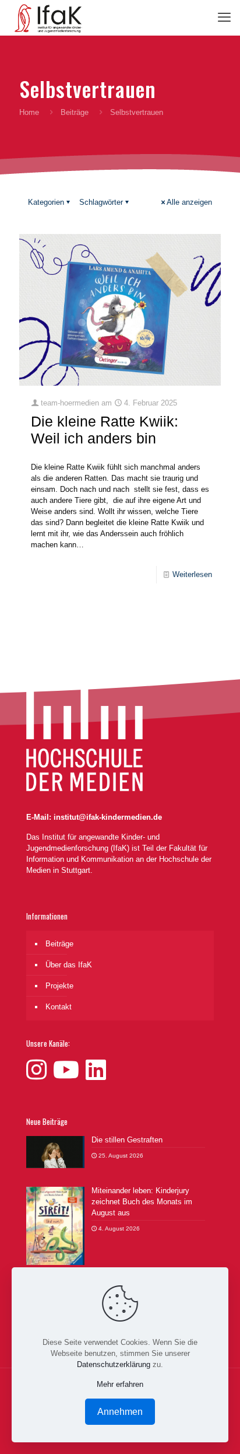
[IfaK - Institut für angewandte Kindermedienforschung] (45, 17)
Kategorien (46, 202)
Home (29, 112)
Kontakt (58, 1006)
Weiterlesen (192, 574)
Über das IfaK (68, 964)
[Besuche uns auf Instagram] (39, 1070)
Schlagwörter (101, 202)
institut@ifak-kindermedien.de (108, 817)
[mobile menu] (224, 17)
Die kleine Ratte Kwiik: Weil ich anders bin (104, 429)
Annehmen (120, 1412)
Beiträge (75, 112)
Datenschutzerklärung (113, 1364)
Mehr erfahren (120, 1384)
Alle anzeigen (189, 202)
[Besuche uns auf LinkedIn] (96, 1070)
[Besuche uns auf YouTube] (69, 1070)
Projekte (59, 985)
